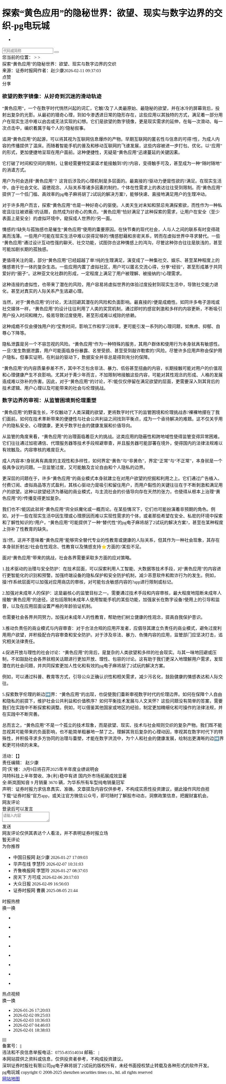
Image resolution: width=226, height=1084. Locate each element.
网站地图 (11, 1079)
